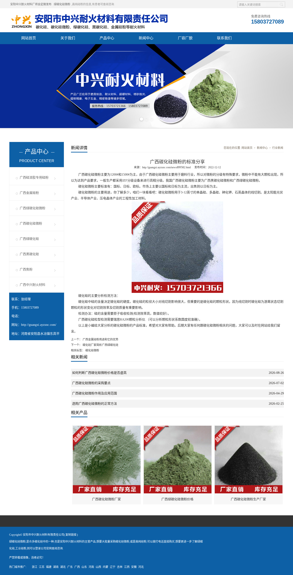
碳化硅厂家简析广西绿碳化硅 (100, 345)
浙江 (34, 567)
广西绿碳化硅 (29, 239)
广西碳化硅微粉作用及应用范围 (94, 393)
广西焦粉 (26, 269)
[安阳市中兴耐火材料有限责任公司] (89, 14)
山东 (84, 567)
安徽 (134, 567)
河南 (91, 567)
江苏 (41, 567)
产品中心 (107, 38)
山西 (98, 567)
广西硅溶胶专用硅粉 (34, 177)
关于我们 (67, 38)
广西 (77, 567)
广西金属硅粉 (29, 193)
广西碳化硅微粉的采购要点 (91, 383)
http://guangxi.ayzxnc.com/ (38, 324)
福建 (49, 567)
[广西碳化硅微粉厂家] (106, 427)
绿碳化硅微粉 (62, 4)
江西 (127, 567)
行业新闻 (277, 148)
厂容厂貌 (185, 38)
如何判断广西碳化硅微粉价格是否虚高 (99, 372)
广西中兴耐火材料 (32, 284)
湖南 (56, 567)
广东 (70, 567)
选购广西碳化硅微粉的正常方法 (94, 403)
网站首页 (28, 38)
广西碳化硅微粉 (31, 223)
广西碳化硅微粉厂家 (106, 499)
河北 (141, 567)
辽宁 (112, 567)
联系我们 (224, 38)
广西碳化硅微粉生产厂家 (248, 499)
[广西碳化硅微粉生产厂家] (248, 427)
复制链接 (70, 534)
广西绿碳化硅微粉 (32, 208)
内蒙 (105, 567)
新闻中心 (146, 38)
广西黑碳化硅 (29, 254)
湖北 (63, 567)
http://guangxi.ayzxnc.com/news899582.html (166, 167)
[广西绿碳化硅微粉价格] (177, 427)
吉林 (119, 567)
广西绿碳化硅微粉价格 (177, 499)
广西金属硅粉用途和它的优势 (100, 339)
